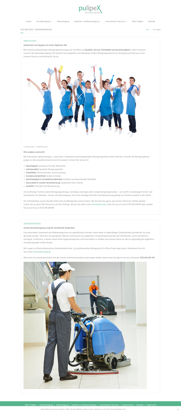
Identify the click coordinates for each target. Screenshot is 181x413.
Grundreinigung (43, 21)
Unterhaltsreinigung (41, 252)
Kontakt (151, 21)
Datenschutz (127, 405)
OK (128, 409)
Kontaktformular (98, 204)
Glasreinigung (63, 21)
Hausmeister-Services (115, 21)
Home (28, 21)
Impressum (151, 405)
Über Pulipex (137, 21)
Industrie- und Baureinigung (86, 21)
